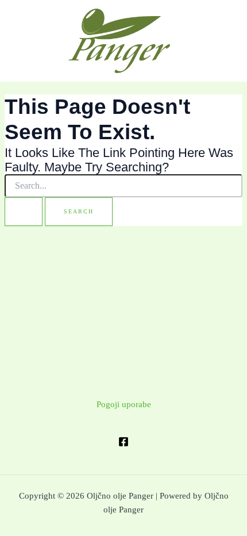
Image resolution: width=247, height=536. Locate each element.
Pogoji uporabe (124, 404)
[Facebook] (123, 442)
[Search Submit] (24, 211)
